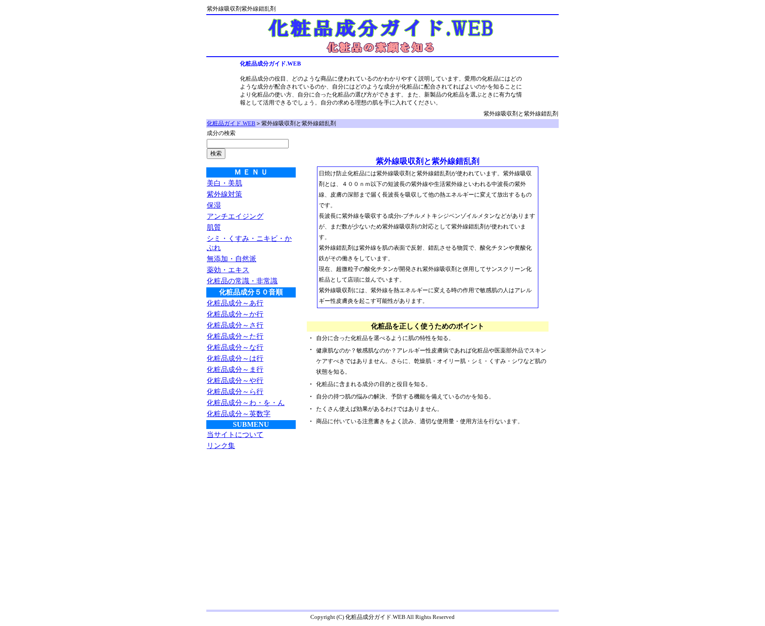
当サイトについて (235, 434)
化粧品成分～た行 (235, 336)
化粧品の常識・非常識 (242, 281)
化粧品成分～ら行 (235, 391)
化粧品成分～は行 (235, 358)
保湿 (214, 205)
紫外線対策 (224, 194)
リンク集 (221, 445)
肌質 (214, 227)
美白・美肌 (224, 183)
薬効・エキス (228, 270)
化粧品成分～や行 (235, 380)
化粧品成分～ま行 (235, 369)
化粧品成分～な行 (235, 347)
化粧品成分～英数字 (238, 413)
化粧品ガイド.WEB (231, 123)
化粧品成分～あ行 (235, 303)
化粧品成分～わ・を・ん (246, 402)
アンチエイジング (235, 216)
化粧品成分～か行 (235, 314)
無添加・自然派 (231, 259)
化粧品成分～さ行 (235, 325)
